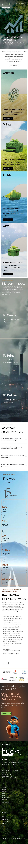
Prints (4, 791)
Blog (3, 806)
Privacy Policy (14, 833)
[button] (24, 6)
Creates (4, 789)
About (4, 787)
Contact (4, 799)
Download (5, 808)
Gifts (3, 795)
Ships (3, 793)
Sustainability (6, 797)
